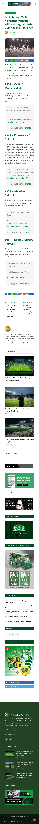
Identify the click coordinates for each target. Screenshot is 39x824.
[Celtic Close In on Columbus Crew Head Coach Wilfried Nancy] (19, 397)
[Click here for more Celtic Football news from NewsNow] (12, 466)
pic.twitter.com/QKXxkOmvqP (18, 122)
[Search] (36, 4)
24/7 (30, 466)
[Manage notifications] (34, 819)
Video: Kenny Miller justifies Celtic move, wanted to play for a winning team (28, 309)
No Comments (15, 34)
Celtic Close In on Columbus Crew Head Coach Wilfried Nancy (24, 764)
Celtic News (25, 466)
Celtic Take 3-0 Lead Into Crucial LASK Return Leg (18, 621)
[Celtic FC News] (9, 493)
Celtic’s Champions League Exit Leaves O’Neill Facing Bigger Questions (24, 775)
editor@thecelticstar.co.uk (18, 730)
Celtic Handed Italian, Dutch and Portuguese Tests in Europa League (24, 753)
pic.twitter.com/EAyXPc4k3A (17, 178)
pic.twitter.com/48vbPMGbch (17, 278)
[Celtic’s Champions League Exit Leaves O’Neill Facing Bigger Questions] (19, 427)
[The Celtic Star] (19, 3)
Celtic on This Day (10, 12)
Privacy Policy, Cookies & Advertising (18, 821)
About (5, 821)
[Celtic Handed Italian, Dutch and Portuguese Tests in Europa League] (19, 366)
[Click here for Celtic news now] (19, 480)
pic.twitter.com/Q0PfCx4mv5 (17, 227)
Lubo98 (13, 32)
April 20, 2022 (26, 128)
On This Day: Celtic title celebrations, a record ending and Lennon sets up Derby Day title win (10, 311)
